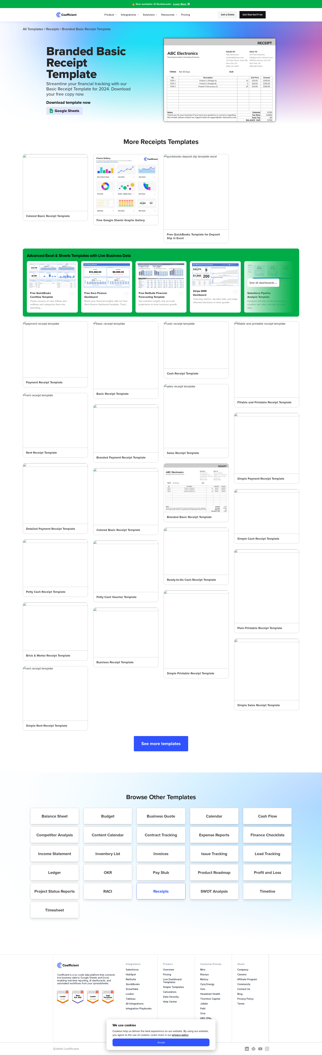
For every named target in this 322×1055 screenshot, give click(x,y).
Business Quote (161, 816)
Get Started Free (253, 14)
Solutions (149, 14)
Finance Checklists (267, 835)
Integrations (128, 14)
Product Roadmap (214, 872)
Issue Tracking (214, 854)
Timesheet (54, 910)
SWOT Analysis (214, 891)
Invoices (160, 854)
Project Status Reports (54, 891)
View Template (55, 187)
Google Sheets (67, 110)
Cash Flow (267, 816)
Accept (161, 1042)
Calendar (214, 816)
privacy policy (180, 1035)
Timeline (267, 891)
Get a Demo (227, 14)
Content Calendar (108, 835)
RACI (107, 891)
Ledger (54, 872)
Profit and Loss (267, 872)
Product (109, 14)
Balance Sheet (55, 816)
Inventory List (107, 854)
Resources (168, 14)
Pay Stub (161, 872)
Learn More (179, 4)
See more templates (161, 743)
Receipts (52, 29)
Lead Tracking (267, 854)
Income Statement (54, 854)
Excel (178, 236)
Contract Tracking (161, 835)
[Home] (66, 14)
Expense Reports (214, 835)
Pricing (185, 14)
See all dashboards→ (263, 283)
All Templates (33, 29)
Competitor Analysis (54, 835)
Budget (107, 816)
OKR (108, 872)
